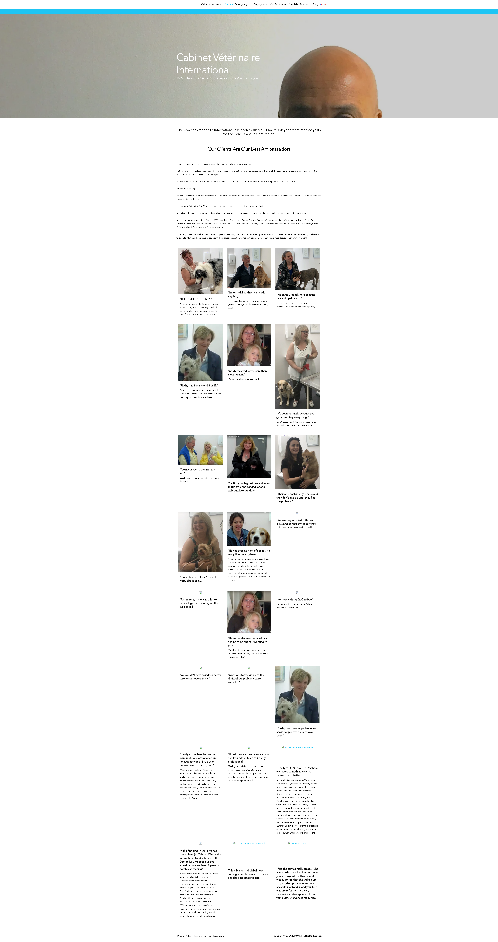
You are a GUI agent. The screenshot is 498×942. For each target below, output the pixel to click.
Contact (228, 4)
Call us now (207, 4)
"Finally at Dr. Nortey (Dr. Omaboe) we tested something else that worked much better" (297, 772)
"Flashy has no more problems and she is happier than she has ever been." (296, 732)
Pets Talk (293, 4)
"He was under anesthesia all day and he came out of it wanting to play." (247, 642)
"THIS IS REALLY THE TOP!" (196, 299)
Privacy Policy (184, 936)
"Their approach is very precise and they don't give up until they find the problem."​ (297, 498)
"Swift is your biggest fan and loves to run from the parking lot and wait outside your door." (249, 487)
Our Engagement (258, 4)
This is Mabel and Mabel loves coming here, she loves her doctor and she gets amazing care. (248, 874)
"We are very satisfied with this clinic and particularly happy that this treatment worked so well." (296, 524)
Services (304, 4)
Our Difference (278, 4)
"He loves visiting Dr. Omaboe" (294, 599)
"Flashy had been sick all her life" (199, 385)
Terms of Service (202, 936)
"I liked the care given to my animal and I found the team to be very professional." (248, 758)
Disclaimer (219, 936)
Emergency (241, 4)
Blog (315, 4)
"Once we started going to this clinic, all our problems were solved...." (246, 679)
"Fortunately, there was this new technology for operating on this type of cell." (199, 603)
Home (219, 4)
